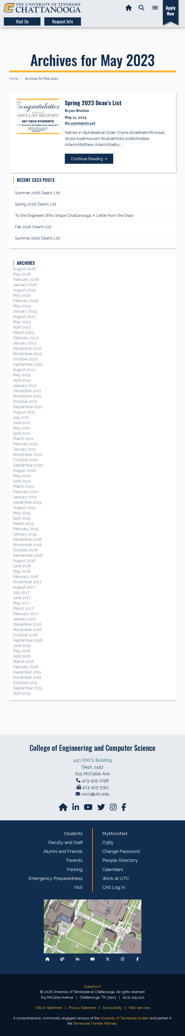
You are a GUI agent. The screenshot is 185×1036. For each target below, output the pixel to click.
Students (73, 833)
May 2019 (21, 513)
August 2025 (24, 290)
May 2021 (21, 428)
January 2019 (24, 534)
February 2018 (25, 576)
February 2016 (25, 667)
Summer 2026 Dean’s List (37, 193)
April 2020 (22, 481)
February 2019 (25, 529)
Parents (74, 860)
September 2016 (28, 640)
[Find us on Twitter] (101, 808)
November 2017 (27, 582)
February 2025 (26, 300)
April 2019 (22, 518)
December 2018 (27, 539)
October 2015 (25, 682)
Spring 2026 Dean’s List (35, 204)
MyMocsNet (114, 833)
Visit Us (22, 21)
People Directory (120, 860)
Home (13, 79)
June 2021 (22, 422)
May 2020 (22, 475)
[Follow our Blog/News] (62, 958)
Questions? (92, 986)
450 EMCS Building (92, 760)
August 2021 (24, 412)
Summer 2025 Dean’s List (37, 238)
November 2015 (27, 677)
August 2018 (24, 560)
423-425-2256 (95, 780)
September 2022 (28, 364)
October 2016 (25, 635)
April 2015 (21, 693)
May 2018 (21, 571)
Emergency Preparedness (56, 878)
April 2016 (22, 656)
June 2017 (22, 598)
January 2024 (25, 311)
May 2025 (22, 295)
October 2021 (25, 401)
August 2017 (24, 587)
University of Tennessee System (124, 1018)
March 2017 (23, 608)
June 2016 (22, 645)
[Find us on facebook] (123, 808)
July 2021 (21, 417)
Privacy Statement (82, 1008)
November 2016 (27, 629)
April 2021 (21, 433)
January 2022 (25, 385)
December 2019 (27, 502)
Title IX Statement (48, 1008)
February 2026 (26, 279)
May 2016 (21, 651)
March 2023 (23, 332)
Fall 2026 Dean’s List (33, 227)
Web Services (139, 1008)
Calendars (112, 869)
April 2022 (22, 380)
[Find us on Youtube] (92, 958)
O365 (107, 842)
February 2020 (26, 491)
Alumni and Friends (63, 851)
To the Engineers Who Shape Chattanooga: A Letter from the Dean (75, 215)
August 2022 (24, 369)
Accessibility (112, 1008)
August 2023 (24, 316)
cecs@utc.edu (95, 793)
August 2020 (24, 470)
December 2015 (27, 672)
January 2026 (25, 284)
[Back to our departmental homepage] (47, 958)
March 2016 (23, 661)
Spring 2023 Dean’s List (93, 102)
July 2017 (21, 592)
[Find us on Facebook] (137, 958)
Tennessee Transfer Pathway (95, 1023)
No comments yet (80, 123)
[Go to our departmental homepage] (63, 808)
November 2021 (27, 396)
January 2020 (25, 497)
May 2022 (22, 375)
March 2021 (23, 438)
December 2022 (27, 348)
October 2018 (25, 550)
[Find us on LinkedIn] (76, 808)
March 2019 (23, 523)
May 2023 (22, 322)
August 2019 (24, 507)
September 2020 (28, 465)
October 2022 (25, 359)
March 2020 (23, 486)
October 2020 (25, 460)
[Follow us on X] (108, 958)
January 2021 (24, 449)
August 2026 (24, 269)
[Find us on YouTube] (88, 808)
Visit (78, 887)
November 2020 (27, 454)
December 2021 (27, 391)
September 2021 (27, 407)
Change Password (121, 851)
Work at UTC (115, 878)
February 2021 (25, 444)
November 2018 (27, 544)
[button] (141, 8)
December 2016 (27, 624)
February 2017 (25, 613)
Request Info (62, 21)
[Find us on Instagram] (114, 808)
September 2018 (28, 555)
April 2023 (22, 327)
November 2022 (27, 353)
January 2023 (25, 343)
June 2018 (22, 566)
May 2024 (22, 306)
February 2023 (26, 338)
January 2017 (24, 619)
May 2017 (21, 603)
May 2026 (22, 274)
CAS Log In (113, 887)
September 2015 (27, 688)
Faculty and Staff (65, 842)
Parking (75, 869)
